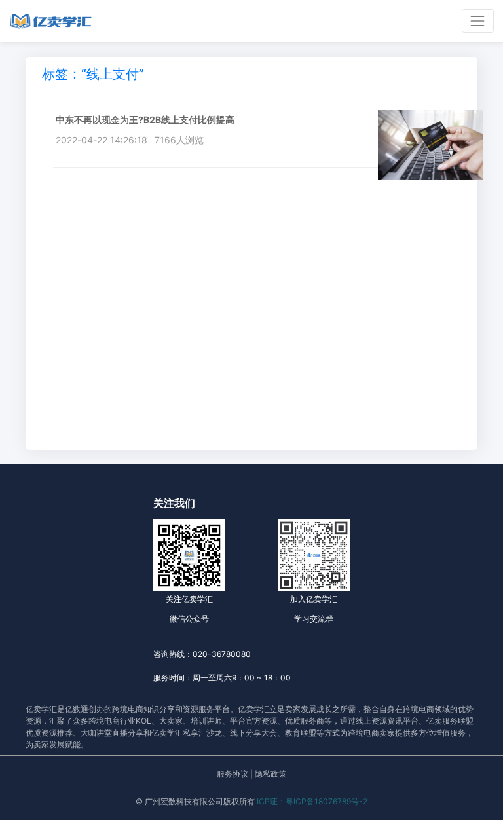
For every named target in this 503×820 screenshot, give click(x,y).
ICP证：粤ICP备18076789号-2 (312, 801)
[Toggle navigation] (478, 20)
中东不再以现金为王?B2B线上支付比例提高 (145, 119)
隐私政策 (270, 774)
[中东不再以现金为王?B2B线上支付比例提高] (430, 143)
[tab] (93, 76)
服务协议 (232, 774)
